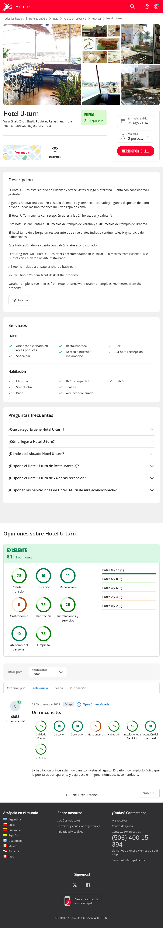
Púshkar (96, 18)
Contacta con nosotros (126, 831)
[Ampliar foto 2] (140, 44)
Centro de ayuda (122, 826)
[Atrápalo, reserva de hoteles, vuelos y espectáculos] (7, 6)
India (55, 18)
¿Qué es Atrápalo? (69, 820)
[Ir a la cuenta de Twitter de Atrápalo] (74, 886)
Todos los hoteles (13, 18)
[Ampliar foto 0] (42, 64)
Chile (11, 825)
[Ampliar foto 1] (101, 44)
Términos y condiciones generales (79, 826)
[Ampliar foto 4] (140, 85)
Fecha (59, 688)
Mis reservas (120, 820)
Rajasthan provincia (75, 18)
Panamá (13, 851)
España (13, 835)
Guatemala (15, 841)
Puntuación (78, 688)
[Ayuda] (146, 6)
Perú (11, 857)
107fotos (148, 98)
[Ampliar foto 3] (101, 85)
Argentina (14, 819)
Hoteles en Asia (38, 18)
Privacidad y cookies (70, 831)
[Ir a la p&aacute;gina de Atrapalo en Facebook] (88, 886)
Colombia (14, 830)
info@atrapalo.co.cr (133, 860)
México (13, 846)
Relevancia (40, 688)
